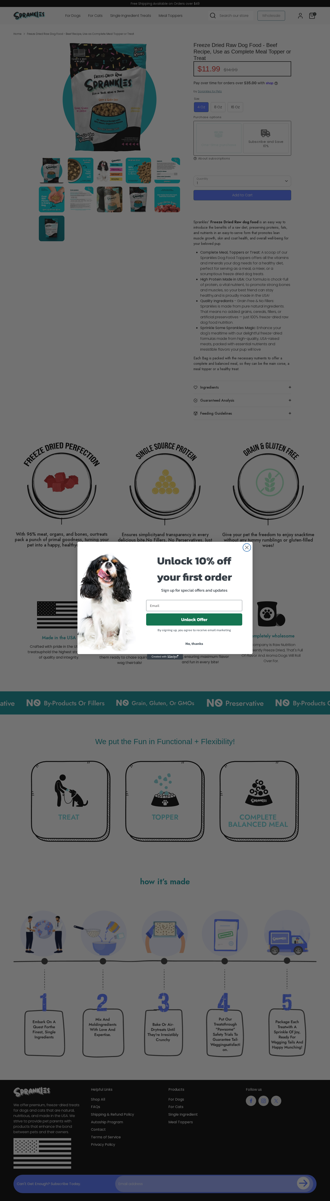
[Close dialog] (247, 547)
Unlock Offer (194, 619)
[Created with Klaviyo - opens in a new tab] (165, 656)
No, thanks (194, 643)
